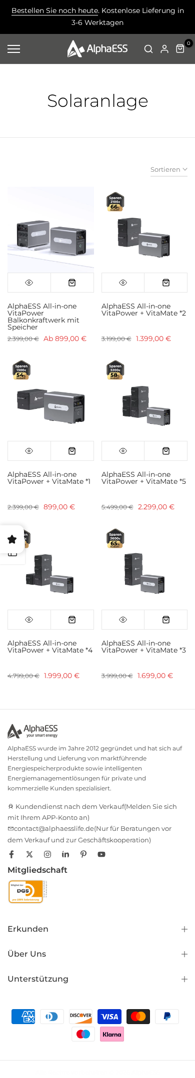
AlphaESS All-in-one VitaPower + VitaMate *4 (50, 647)
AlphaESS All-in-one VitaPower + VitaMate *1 (49, 478)
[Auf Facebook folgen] (12, 854)
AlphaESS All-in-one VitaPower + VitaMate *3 (144, 647)
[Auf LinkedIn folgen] (66, 854)
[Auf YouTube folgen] (102, 854)
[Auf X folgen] (30, 854)
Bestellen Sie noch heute (55, 10)
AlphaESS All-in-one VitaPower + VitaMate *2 (144, 310)
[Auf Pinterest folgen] (84, 854)
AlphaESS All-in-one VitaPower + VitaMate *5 (144, 478)
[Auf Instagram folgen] (48, 854)
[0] (181, 49)
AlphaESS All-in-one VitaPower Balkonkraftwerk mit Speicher (44, 317)
